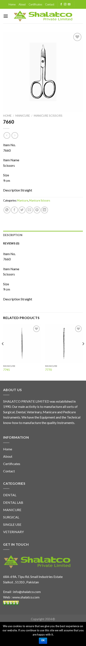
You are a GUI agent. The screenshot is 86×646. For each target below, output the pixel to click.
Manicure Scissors (48, 115)
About (22, 4)
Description (12, 235)
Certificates (35, 4)
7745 (6, 369)
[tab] (43, 235)
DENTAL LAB (13, 502)
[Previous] (3, 352)
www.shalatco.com (25, 597)
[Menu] (5, 16)
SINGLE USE (12, 524)
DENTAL (9, 495)
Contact (49, 4)
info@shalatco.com (27, 592)
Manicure (22, 115)
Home (12, 4)
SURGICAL (11, 517)
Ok (43, 640)
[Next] (83, 352)
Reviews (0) (11, 243)
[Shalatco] (43, 16)
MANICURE (12, 510)
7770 (48, 369)
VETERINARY (13, 532)
